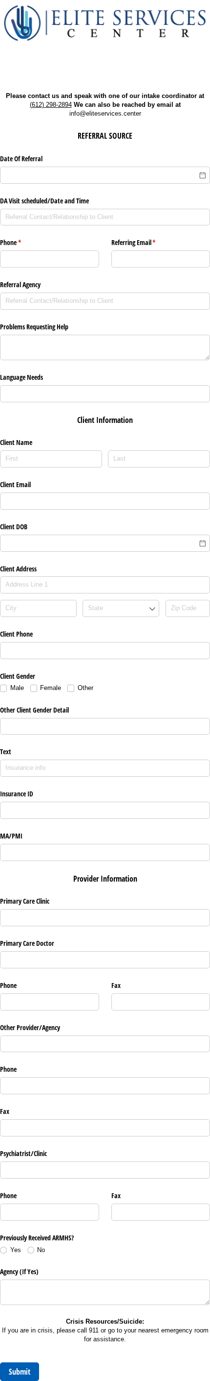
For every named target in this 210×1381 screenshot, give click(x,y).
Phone (22, 242)
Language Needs (21, 377)
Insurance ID (16, 793)
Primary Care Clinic (24, 901)
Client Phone (16, 634)
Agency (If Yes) (19, 1271)
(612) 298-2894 (51, 104)
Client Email (15, 484)
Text (5, 751)
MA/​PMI (11, 835)
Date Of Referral (21, 158)
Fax (4, 1111)
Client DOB (13, 526)
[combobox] (121, 608)
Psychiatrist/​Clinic (23, 1153)
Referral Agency (20, 284)
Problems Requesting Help (34, 326)
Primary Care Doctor (27, 943)
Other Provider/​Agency (30, 1027)
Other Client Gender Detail (34, 710)
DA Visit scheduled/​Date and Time (44, 200)
